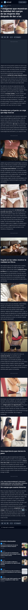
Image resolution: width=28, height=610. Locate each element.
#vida (4, 5)
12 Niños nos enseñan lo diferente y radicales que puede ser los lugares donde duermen (10, 563)
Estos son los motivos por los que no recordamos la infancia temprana (9, 545)
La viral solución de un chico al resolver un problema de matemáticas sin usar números (11, 571)
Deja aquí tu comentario (8, 527)
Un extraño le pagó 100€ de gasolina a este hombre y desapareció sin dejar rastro (11, 579)
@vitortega (5, 6)
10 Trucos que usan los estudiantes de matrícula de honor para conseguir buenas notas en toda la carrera (11, 554)
